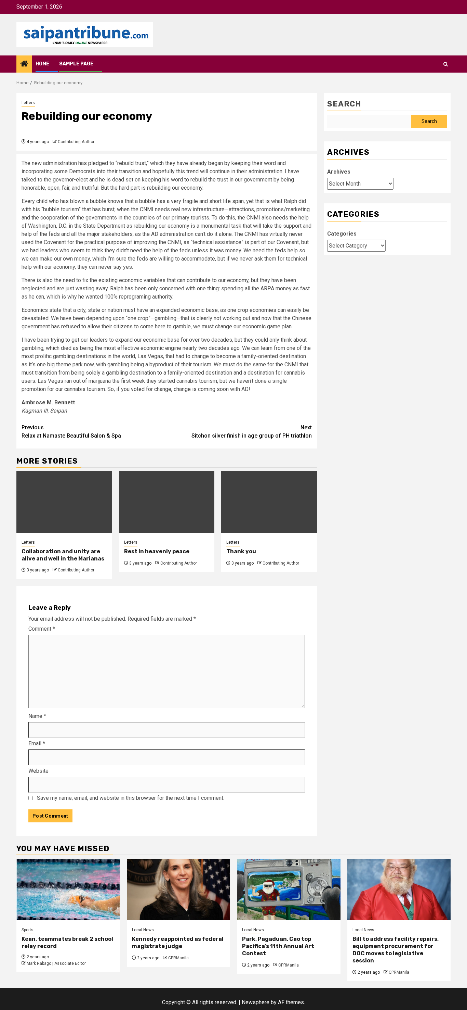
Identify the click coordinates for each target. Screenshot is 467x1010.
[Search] (445, 64)
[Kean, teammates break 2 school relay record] (68, 889)
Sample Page (76, 64)
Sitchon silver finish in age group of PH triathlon (251, 431)
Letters (28, 102)
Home (42, 64)
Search (344, 104)
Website (38, 771)
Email (36, 743)
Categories (342, 233)
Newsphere (255, 1002)
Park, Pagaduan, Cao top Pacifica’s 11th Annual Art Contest (278, 946)
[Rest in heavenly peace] (167, 502)
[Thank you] (269, 502)
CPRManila (178, 958)
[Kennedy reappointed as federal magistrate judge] (178, 889)
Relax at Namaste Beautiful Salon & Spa (71, 431)
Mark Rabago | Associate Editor (56, 963)
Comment (41, 629)
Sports (28, 929)
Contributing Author (76, 141)
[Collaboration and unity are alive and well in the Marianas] (64, 502)
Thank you (241, 551)
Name (37, 716)
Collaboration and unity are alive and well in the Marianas (63, 555)
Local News (143, 929)
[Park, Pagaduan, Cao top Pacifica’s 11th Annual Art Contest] (289, 889)
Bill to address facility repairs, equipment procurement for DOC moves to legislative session (395, 949)
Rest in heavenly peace (156, 551)
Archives (338, 171)
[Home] (24, 64)
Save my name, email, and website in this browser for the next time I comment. (130, 798)
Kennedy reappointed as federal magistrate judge (178, 942)
